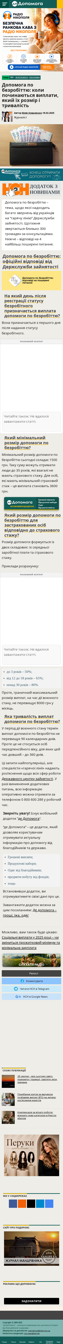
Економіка (34, 77)
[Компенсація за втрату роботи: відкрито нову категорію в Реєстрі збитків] (8, 1117)
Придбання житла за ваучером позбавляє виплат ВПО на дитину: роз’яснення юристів (36, 1097)
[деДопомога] (27, 3)
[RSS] (22, 1204)
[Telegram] (40, 1204)
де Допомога (28, 818)
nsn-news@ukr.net (32, 1333)
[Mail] (31, 1204)
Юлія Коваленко (32, 112)
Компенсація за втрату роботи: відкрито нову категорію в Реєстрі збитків (36, 1115)
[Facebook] (13, 1204)
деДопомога (21, 77)
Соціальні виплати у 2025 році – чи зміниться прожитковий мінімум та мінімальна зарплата (31, 942)
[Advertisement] (31, 377)
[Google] (49, 1204)
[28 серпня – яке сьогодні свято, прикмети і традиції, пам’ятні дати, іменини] (8, 1081)
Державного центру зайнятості (27, 778)
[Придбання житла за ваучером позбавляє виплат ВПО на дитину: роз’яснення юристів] (8, 1099)
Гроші (5, 78)
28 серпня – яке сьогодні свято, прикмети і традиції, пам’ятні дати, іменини (37, 1079)
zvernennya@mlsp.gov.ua (39, 1330)
